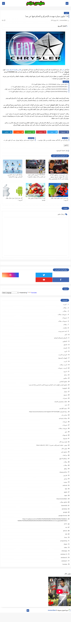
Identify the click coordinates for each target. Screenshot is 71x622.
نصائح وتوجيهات (63, 472)
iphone (65, 531)
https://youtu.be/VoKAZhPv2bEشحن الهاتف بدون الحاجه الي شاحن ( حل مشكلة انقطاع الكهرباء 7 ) (39, 87)
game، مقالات (63, 502)
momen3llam (52, 610)
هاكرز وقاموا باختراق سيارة (13, 69)
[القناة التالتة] (22, 610)
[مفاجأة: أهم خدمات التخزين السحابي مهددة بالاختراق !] (12, 167)
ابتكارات (65, 328)
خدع (66, 405)
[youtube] (44, 279)
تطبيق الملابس (63, 381)
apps (65, 495)
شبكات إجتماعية (63, 418)
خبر (63, 69)
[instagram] (10, 275)
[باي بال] (10, 610)
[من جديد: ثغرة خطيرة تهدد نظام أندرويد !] (58, 190)
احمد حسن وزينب (62, 331)
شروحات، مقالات (63, 428)
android (65, 485)
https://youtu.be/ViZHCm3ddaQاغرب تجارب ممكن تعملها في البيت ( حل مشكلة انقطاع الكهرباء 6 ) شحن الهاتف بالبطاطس (35, 89)
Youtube (64, 564)
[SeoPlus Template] (70, 610)
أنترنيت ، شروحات (62, 368)
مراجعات (65, 455)
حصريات (65, 398)
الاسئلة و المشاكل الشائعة (60, 338)
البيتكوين (65, 341)
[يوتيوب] (1, 610)
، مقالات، (65, 311)
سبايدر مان (64, 415)
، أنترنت (65, 304)
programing (63, 541)
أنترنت (65, 361)
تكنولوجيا (64, 388)
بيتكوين (65, 378)
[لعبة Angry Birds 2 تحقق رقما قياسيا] (35, 190)
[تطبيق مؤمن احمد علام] (25, 610)
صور (66, 432)
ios (66, 527)
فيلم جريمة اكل (63, 442)
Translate (34, 292)
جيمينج (65, 395)
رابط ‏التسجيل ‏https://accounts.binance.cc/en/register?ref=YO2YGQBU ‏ (48, 411)
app (66, 489)
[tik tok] (27, 275)
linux (65, 537)
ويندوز (65, 478)
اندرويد (65, 371)
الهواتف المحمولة (62, 358)
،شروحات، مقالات (62, 321)
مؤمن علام (64, 448)
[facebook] (60, 279)
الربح (66, 351)
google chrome (63, 515)
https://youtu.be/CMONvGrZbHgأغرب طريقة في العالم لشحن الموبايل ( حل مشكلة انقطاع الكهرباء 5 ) (38, 91)
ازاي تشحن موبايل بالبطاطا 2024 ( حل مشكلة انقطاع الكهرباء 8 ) (49, 84)
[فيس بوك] (7, 610)
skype (65, 544)
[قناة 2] (16, 610)
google (65, 512)
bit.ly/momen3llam (62, 499)
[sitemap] (28, 610)
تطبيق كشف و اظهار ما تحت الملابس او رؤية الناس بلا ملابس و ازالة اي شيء (48, 385)
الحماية (65, 348)
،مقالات (65, 324)
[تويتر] (19, 610)
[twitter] (44, 275)
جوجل (65, 391)
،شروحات (64, 318)
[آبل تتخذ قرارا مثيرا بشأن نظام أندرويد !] (12, 190)
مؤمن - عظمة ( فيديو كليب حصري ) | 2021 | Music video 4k (51, 445)
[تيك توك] (4, 610)
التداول (65, 344)
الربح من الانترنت (62, 354)
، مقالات (65, 308)
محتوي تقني (64, 452)
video (65, 547)
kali (66, 534)
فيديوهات (64, 435)
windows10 (64, 557)
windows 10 (64, 554)
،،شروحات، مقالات (62, 314)
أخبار (66, 13)
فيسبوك (65, 438)
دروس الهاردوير (63, 408)
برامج (65, 375)
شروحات (65, 422)
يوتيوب (65, 482)
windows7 (64, 561)
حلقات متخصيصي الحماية (60, 401)
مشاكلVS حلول (63, 458)
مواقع (65, 468)
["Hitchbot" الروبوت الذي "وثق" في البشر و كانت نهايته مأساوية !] (35, 167)
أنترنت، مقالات (63, 365)
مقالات (65, 462)
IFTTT (65, 524)
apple (65, 492)
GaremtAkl (64, 505)
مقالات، (65, 465)
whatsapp (64, 551)
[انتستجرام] (13, 610)
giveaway (64, 509)
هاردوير (65, 475)
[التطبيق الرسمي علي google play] (60, 275)
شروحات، (64, 425)
